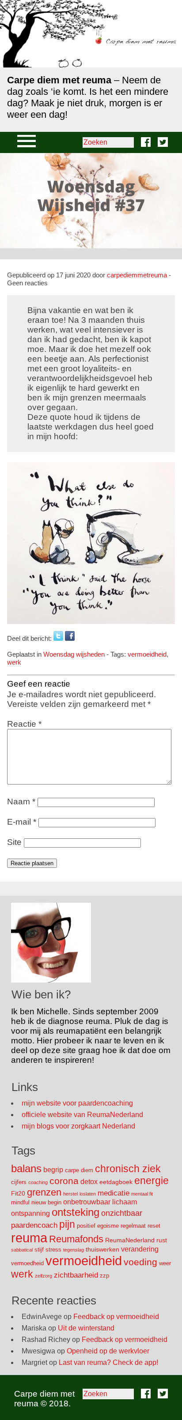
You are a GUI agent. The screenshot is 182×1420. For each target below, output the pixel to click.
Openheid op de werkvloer (108, 1351)
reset (154, 1225)
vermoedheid (27, 1263)
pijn (67, 1224)
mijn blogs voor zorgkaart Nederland (78, 1126)
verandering (140, 1249)
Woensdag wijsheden (74, 654)
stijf (39, 1249)
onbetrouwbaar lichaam (100, 1202)
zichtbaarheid (76, 1275)
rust (161, 1240)
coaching (38, 1182)
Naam (21, 801)
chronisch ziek (128, 1168)
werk (14, 662)
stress (53, 1249)
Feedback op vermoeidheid (116, 1316)
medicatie (113, 1193)
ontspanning (30, 1213)
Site (14, 842)
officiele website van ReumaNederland (82, 1114)
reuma (29, 1237)
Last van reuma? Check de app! (108, 1362)
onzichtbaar (121, 1213)
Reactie (24, 724)
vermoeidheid (147, 654)
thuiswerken (102, 1249)
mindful (20, 1202)
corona (64, 1181)
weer (165, 1263)
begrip (53, 1169)
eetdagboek (116, 1181)
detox (89, 1181)
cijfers (19, 1182)
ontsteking (75, 1212)
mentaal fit (142, 1193)
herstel (70, 1193)
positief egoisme (98, 1225)
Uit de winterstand (86, 1328)
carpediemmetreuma (137, 275)
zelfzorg (43, 1275)
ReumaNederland (130, 1240)
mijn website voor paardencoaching (77, 1103)
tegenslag (73, 1249)
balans (26, 1168)
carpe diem (79, 1170)
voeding (140, 1262)
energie (151, 1180)
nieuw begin (46, 1202)
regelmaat (133, 1225)
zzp (104, 1275)
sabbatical (22, 1249)
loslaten (88, 1193)
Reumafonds (76, 1238)
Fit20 (18, 1193)
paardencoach (34, 1225)
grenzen (44, 1192)
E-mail (21, 821)
